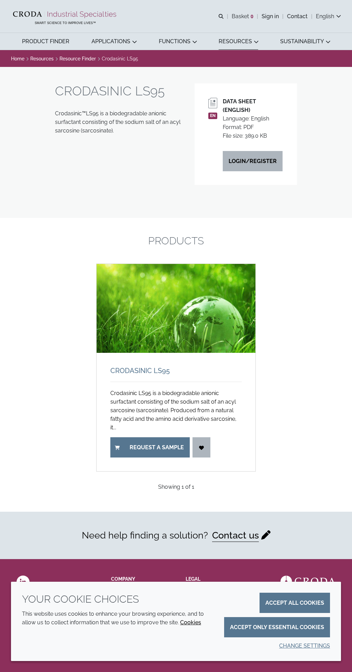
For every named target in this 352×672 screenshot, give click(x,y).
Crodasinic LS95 (140, 371)
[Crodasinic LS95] (176, 308)
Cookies (190, 622)
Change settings (304, 645)
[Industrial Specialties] (65, 15)
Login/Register (253, 161)
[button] (45, 41)
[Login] (201, 447)
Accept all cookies (294, 603)
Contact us (235, 535)
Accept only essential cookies (277, 627)
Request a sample (157, 447)
